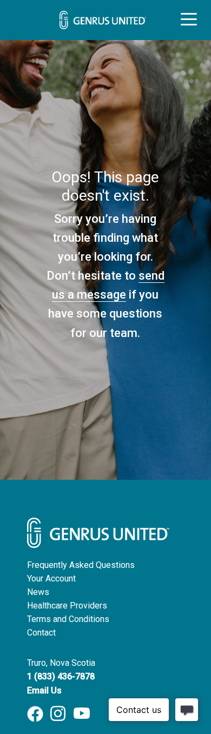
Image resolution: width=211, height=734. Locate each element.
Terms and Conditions (68, 619)
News (38, 592)
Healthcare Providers (67, 605)
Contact (41, 632)
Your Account (51, 578)
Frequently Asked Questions (81, 565)
